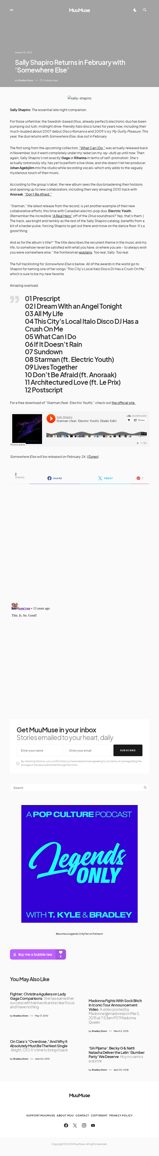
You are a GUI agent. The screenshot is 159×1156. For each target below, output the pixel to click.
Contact (82, 1115)
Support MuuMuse (40, 1115)
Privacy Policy (121, 1115)
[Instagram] (84, 1125)
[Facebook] (66, 1125)
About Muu (65, 1115)
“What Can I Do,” (92, 148)
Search (145, 787)
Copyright (99, 1115)
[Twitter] (75, 1125)
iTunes (93, 456)
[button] (11, 10)
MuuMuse (79, 10)
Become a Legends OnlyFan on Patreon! (79, 933)
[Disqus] (79, 541)
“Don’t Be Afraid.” (38, 194)
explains (85, 252)
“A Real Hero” (62, 216)
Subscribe (128, 750)
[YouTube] (93, 1125)
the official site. (124, 402)
